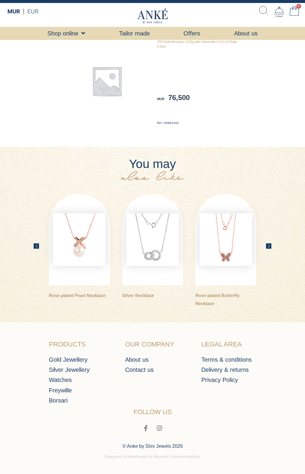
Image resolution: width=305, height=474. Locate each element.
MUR (13, 11)
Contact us (139, 369)
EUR (32, 11)
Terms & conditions (226, 359)
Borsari (58, 400)
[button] (36, 246)
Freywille (60, 390)
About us (137, 359)
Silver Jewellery (69, 369)
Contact (279, 16)
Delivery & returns (225, 369)
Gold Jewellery (68, 359)
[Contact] (279, 10)
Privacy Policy (219, 379)
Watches (60, 379)
